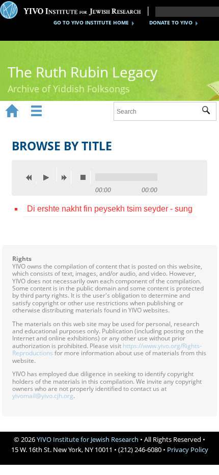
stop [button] (85, 177)
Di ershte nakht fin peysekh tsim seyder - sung (110, 208)
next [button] (66, 177)
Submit (209, 111)
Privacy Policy (187, 449)
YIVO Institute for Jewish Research (88, 439)
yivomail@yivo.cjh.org (42, 395)
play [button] (49, 174)
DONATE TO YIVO (171, 22)
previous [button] (31, 177)
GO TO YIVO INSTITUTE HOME (91, 22)
